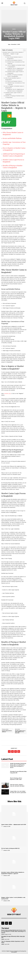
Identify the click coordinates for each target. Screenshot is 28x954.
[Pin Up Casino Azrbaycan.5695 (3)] (14, 838)
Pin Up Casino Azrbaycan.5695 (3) (10, 848)
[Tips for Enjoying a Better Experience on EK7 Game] (5, 778)
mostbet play (7, 393)
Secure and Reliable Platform (14, 60)
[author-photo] (2, 826)
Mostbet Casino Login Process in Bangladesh (15, 72)
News (14, 29)
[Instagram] (6, 923)
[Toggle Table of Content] (23, 50)
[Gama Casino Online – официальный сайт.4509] (14, 814)
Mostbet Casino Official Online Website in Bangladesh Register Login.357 (12, 873)
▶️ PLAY (6, 119)
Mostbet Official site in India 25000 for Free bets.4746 (20, 731)
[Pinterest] (15, 751)
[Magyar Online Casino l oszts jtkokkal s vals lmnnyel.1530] (14, 887)
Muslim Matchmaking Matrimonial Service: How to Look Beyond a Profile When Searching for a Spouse (18, 765)
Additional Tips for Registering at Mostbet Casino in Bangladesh (15, 69)
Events (3, 934)
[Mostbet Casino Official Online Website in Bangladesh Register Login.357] (14, 861)
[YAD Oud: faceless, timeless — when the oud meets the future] (5, 785)
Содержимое (8, 55)
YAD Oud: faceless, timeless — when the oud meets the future (17, 785)
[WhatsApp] (18, 751)
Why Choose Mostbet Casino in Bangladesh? (14, 57)
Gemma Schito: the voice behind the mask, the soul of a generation (18, 792)
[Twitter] (12, 751)
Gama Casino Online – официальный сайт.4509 (13, 824)
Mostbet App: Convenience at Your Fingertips (16, 62)
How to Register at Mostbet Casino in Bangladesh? (16, 66)
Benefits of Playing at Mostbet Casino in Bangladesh (14, 75)
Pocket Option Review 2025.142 (7, 731)
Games (2, 939)
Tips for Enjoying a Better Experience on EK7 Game (16, 778)
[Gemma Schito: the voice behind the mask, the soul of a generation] (5, 792)
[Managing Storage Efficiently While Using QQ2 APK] (5, 772)
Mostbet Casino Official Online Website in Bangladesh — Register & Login (13, 53)
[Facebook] (9, 751)
